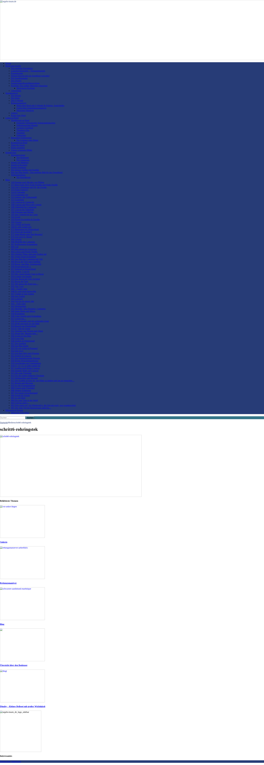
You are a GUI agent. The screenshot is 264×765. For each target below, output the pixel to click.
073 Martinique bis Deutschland (25, 229)
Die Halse (15, 98)
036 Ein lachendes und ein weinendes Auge (30, 321)
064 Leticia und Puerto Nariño (24, 252)
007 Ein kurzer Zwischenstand (24, 393)
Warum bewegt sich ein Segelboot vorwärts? (30, 76)
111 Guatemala (17, 200)
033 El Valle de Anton (20, 328)
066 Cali (14, 247)
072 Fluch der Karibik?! (21, 232)
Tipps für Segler (18, 145)
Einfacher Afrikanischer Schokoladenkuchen (35, 123)
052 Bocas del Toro (19, 281)
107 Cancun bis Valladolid (22, 209)
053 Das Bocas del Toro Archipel (25, 279)
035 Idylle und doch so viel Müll (25, 323)
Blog (8, 180)
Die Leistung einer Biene (27, 140)
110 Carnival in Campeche (22, 202)
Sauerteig (20, 133)
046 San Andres (18, 296)
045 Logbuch (17, 299)
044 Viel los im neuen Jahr (22, 301)
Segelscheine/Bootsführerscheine (25, 83)
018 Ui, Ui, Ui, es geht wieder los (25, 366)
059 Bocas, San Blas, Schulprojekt (26, 264)
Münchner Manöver (25, 110)
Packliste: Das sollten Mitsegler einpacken (29, 86)
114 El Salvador (18, 192)
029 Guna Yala (17, 338)
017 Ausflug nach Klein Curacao (25, 368)
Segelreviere (11, 152)
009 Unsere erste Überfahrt (23, 388)
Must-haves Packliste (25, 88)
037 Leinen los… (18, 318)
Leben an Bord (12, 118)
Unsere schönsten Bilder (21, 150)
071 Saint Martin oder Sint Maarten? (27, 234)
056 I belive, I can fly (20, 271)
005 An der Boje (18, 398)
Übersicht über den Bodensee (13, 665)
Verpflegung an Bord (20, 120)
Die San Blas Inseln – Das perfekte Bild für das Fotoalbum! (37, 172)
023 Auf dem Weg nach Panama (25, 353)
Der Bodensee (22, 157)
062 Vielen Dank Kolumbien (23, 257)
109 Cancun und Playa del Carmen (26, 204)
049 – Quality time (19, 289)
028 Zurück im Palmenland (23, 341)
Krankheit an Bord (19, 143)
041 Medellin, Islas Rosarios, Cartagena (28, 309)
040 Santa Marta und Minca (23, 311)
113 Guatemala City (19, 195)
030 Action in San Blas (21, 336)
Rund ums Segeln (13, 66)
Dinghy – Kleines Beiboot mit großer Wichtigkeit (22, 706)
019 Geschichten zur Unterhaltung (26, 363)
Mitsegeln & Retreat (14, 410)
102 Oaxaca (16, 222)
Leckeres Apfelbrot (24, 128)
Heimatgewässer (18, 155)
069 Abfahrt (16, 239)
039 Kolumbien (18, 313)
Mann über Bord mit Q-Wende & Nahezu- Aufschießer (40, 105)
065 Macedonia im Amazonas (24, 249)
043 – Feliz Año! (18, 304)
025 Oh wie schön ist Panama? (24, 348)
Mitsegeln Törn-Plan (20, 413)
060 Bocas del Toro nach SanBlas (25, 261)
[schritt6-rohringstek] (71, 496)
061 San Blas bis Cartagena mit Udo (27, 259)
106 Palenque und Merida (22, 212)
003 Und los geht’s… (20, 403)
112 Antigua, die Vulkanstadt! (24, 197)
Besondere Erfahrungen (21, 138)
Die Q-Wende (17, 100)
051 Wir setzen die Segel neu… (24, 284)
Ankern (14, 113)
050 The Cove (17, 286)
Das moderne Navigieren (22, 68)
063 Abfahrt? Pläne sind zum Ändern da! (29, 254)
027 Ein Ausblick (18, 343)
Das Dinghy (16, 81)
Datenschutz (5, 761)
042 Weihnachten (18, 306)
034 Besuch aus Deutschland (23, 326)
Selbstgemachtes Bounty (27, 125)
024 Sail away (17, 351)
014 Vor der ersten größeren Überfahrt (27, 375)
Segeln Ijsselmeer (18, 167)
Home (8, 63)
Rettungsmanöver (18, 103)
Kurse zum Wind (18, 115)
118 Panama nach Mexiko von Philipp (27, 182)
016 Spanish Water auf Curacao (24, 370)
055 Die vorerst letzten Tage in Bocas (27, 274)
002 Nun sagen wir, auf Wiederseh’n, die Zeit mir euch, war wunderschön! (43, 405)
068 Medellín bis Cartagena (23, 242)
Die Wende (16, 95)
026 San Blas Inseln (19, 346)
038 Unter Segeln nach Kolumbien (26, 316)
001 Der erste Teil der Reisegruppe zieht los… (31, 408)
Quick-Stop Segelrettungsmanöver (31, 108)
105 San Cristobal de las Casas (24, 214)
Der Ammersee (23, 160)
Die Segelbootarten (19, 78)
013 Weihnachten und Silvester (24, 378)
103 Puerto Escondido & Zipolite (25, 219)
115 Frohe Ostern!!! (19, 190)
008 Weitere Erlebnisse (21, 390)
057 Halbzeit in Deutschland (23, 269)
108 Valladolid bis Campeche (23, 207)
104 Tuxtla (15, 217)
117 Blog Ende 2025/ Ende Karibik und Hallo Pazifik (34, 185)
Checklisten (16, 90)
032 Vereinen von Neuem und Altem (27, 331)
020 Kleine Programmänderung (24, 361)
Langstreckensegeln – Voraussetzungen (28, 71)
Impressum (16, 761)
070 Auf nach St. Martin (21, 237)
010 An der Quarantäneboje (23, 385)
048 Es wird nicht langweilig (23, 291)
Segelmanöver (12, 93)
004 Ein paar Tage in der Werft (24, 400)
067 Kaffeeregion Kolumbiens (24, 244)
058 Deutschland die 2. (21, 266)
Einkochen (21, 135)
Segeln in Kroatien (19, 165)
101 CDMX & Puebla (20, 224)
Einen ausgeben (18, 147)
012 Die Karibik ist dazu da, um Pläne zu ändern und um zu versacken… (42, 380)
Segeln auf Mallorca (19, 162)
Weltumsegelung (18, 175)
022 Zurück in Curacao (21, 356)
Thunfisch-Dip (22, 130)
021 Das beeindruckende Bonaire (25, 358)
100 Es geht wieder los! (21, 227)
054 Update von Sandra (21, 276)
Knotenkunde (17, 73)
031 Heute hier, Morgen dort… (24, 333)
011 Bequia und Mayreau (22, 383)
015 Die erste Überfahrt (21, 373)
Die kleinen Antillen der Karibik (25, 170)
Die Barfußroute (23, 177)
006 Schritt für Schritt (20, 395)
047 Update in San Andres (22, 294)
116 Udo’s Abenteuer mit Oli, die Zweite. (29, 187)
